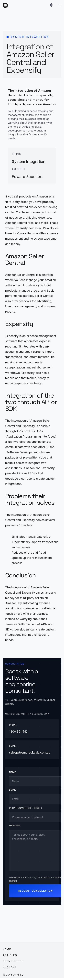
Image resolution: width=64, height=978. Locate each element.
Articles (10, 955)
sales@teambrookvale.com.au (29, 752)
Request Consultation (35, 891)
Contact (10, 967)
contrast (51, 5)
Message (15, 825)
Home (7, 949)
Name (12, 772)
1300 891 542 (18, 731)
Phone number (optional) (25, 808)
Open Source (13, 961)
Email (12, 789)
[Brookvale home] (5, 5)
